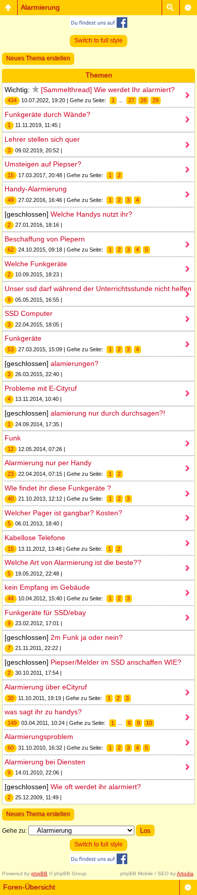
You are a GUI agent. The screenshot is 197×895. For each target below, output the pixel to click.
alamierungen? (74, 363)
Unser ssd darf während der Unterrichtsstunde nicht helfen (98, 288)
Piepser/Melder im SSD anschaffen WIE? (116, 662)
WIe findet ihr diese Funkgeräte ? (58, 488)
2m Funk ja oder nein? (87, 637)
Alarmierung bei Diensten (45, 762)
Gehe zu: (14, 830)
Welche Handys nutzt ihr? (91, 214)
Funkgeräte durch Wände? (47, 114)
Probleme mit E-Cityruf (41, 388)
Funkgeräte (23, 338)
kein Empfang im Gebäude (47, 587)
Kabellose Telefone (35, 538)
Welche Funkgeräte (36, 264)
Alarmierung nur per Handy (48, 463)
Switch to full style (98, 40)
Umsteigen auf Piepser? (43, 164)
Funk (13, 438)
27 (131, 100)
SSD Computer (29, 313)
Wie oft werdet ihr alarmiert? (96, 787)
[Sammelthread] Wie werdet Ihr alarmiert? (108, 90)
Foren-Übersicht (29, 887)
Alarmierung (40, 7)
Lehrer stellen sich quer (42, 139)
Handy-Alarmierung (36, 189)
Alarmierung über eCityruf (46, 687)
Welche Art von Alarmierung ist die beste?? (73, 562)
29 (156, 100)
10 (149, 723)
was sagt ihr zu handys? (43, 712)
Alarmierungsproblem (39, 737)
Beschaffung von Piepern (45, 239)
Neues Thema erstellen (38, 58)
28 (143, 100)
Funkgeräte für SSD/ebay (45, 612)
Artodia (185, 873)
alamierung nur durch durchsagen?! (108, 413)
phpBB (39, 873)
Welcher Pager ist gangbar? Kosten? (63, 513)
